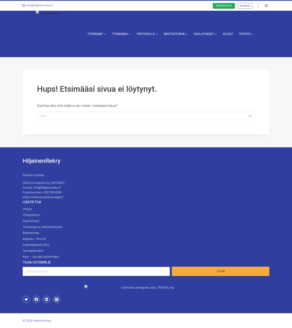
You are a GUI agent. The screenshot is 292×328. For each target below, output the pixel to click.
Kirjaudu (245, 6)
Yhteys (27, 209)
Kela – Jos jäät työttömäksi (41, 257)
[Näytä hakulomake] (266, 6)
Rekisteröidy (224, 6)
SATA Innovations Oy (36, 183)
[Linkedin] (46, 299)
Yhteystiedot (31, 215)
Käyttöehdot (31, 221)
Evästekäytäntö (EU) (36, 245)
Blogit (228, 34)
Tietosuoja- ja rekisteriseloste (42, 227)
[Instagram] (56, 299)
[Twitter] (26, 299)
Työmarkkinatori (33, 251)
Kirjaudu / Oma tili (34, 239)
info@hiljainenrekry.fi (47, 187)
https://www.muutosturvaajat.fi (43, 197)
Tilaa (221, 271)
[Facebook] (36, 299)
